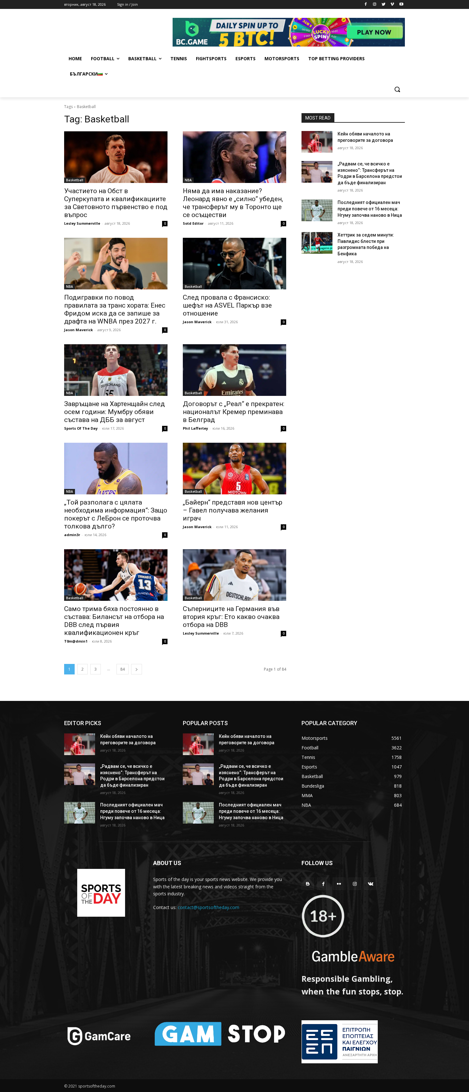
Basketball (74, 180)
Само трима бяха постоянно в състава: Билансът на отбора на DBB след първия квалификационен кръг (114, 621)
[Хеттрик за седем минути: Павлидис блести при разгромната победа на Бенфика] (317, 243)
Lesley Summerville (82, 223)
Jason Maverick (78, 329)
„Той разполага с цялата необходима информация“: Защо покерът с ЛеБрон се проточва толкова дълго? (115, 514)
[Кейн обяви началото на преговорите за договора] (317, 142)
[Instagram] (374, 4)
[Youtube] (401, 4)
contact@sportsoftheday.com (208, 907)
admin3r (72, 534)
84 (122, 669)
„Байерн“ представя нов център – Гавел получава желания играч (232, 510)
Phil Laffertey (195, 428)
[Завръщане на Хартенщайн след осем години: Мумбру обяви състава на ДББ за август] (116, 370)
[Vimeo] (392, 4)
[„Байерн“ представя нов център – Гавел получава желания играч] (234, 468)
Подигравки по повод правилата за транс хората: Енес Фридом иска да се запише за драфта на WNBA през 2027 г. (114, 309)
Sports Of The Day (81, 428)
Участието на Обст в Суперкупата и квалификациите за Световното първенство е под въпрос (116, 203)
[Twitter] (383, 4)
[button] (397, 89)
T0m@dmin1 (75, 641)
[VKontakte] (370, 883)
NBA (188, 180)
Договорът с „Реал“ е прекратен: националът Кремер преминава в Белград (233, 412)
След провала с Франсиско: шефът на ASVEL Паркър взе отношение (227, 305)
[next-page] (136, 669)
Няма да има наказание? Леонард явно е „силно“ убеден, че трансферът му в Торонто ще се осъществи (233, 203)
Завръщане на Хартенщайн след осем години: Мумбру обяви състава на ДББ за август (114, 412)
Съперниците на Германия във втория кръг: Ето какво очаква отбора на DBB (231, 617)
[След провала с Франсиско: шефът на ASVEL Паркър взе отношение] (234, 263)
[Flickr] (339, 883)
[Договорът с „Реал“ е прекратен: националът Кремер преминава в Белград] (234, 370)
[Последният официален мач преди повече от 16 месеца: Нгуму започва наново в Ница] (317, 210)
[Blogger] (308, 883)
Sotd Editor (193, 223)
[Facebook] (365, 4)
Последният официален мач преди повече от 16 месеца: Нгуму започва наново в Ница (370, 208)
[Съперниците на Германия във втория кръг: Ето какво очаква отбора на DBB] (234, 575)
